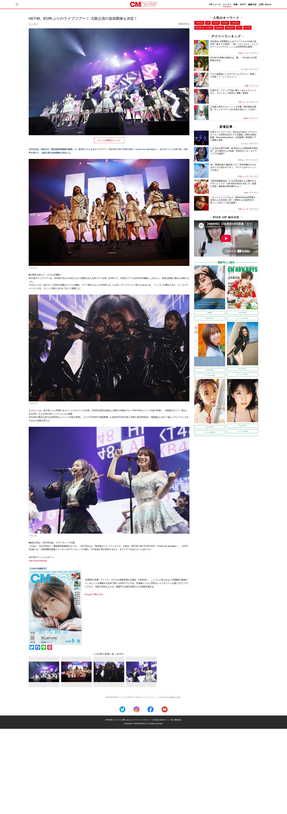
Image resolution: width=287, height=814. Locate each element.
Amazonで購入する (94, 594)
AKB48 (225, 23)
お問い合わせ (265, 4)
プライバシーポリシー (142, 720)
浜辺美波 (219, 28)
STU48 (216, 23)
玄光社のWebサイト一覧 (163, 720)
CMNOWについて (112, 720)
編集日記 (252, 4)
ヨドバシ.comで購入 (242, 318)
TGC (239, 28)
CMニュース (215, 4)
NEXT (243, 4)
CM (208, 23)
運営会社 (177, 720)
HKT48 (247, 28)
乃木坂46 (235, 23)
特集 (236, 4)
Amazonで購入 (210, 318)
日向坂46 (230, 28)
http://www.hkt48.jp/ (38, 560)
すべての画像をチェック (109, 140)
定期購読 (209, 313)
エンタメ (227, 4)
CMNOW (199, 23)
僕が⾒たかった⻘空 (204, 28)
